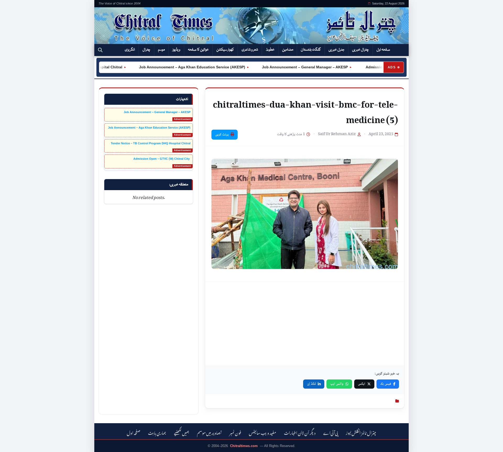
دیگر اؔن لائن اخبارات (299, 432)
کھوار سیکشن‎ (225, 50)
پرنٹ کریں (222, 134)
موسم (161, 50)
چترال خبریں (360, 50)
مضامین (287, 50)
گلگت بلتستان (311, 50)
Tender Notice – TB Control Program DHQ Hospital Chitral (150, 143)
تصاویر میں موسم (209, 432)
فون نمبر (235, 432)
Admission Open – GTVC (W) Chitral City (161, 158)
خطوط (270, 50)
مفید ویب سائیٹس (262, 432)
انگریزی (130, 50)
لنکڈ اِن (311, 384)
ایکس (361, 384)
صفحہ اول (383, 50)
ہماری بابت (157, 432)
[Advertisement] (304, 323)
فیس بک (385, 384)
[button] (100, 50)
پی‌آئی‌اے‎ (330, 432)
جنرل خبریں (337, 50)
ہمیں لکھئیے (181, 432)
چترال (146, 50)
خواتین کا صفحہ (198, 50)
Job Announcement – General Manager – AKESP (297, 67)
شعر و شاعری (250, 50)
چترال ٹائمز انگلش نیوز (361, 432)
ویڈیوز (176, 50)
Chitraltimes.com (244, 446)
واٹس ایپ (336, 384)
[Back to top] (11, 444)
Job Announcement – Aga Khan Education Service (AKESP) (184, 67)
